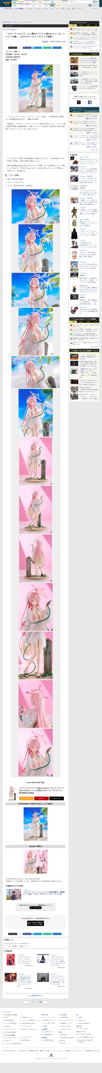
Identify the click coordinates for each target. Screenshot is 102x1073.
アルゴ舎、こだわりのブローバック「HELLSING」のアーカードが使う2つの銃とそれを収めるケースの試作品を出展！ (88, 384)
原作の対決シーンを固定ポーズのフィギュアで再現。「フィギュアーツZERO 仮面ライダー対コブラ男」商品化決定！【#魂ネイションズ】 (88, 282)
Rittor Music (45, 1015)
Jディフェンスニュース (67, 1020)
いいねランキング (92, 111)
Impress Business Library (28, 1023)
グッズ (57, 8)
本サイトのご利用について (9, 1050)
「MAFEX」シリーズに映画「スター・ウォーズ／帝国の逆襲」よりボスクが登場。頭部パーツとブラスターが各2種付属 (88, 214)
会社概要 (68, 1050)
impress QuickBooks (83, 1023)
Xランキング (78, 109)
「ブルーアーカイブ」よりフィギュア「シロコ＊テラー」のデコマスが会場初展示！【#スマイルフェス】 (57, 980)
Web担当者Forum (9, 1020)
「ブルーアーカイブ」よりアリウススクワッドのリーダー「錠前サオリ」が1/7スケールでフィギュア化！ (57, 961)
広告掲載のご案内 (33, 1050)
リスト (19, 47)
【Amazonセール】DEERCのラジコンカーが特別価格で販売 (88, 311)
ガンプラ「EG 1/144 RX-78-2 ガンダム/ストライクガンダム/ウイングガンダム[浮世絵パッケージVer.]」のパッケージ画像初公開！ (88, 268)
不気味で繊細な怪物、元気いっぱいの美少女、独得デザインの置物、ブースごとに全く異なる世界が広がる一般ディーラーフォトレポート (88, 366)
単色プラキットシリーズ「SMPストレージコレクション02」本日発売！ (88, 223)
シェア (28, 47)
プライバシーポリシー (57, 1050)
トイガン (46, 8)
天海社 (80, 1017)
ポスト (14, 47)
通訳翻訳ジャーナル (66, 1023)
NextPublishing (26, 1040)
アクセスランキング (80, 22)
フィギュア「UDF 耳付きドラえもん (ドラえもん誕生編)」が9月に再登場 (88, 254)
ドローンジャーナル (10, 1029)
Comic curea (81, 1020)
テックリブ (62, 1040)
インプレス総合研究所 (11, 1023)
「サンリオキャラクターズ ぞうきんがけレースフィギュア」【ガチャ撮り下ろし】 (88, 192)
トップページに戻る (35, 1002)
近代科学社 (45, 1037)
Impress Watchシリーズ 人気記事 (85, 319)
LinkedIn (58, 47)
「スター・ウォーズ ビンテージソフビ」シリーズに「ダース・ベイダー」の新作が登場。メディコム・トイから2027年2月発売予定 (88, 235)
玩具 (63, 8)
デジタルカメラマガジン (11, 1037)
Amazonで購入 (26, 798)
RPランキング (77, 111)
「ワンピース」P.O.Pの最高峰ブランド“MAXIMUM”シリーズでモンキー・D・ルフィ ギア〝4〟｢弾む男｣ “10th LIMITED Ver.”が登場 (88, 173)
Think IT (7, 1017)
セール (79, 8)
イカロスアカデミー (66, 1029)
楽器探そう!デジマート (50, 1020)
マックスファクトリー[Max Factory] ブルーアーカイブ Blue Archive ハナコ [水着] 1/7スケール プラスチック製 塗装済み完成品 (41, 790)
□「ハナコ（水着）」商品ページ (15, 946)
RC (52, 8)
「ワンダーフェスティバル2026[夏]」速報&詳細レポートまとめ (88, 357)
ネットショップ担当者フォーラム (31, 1020)
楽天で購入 (41, 798)
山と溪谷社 (45, 1029)
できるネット (8, 1040)
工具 (68, 8)
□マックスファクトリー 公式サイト (16, 943)
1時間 (73, 25)
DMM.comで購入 (56, 798)
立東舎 (45, 1026)
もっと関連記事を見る (35, 995)
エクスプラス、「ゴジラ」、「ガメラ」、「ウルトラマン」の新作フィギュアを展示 (88, 396)
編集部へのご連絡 (44, 1050)
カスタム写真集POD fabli (85, 1037)
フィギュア (38, 8)
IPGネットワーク (81, 1031)
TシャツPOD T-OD (49, 1023)
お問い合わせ (22, 1050)
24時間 (80, 25)
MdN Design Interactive (67, 1037)
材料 (73, 8)
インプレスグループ (77, 1050)
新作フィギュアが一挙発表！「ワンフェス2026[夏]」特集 (86, 351)
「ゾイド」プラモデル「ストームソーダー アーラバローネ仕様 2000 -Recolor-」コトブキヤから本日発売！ (85, 39)
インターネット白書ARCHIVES (13, 1043)
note (48, 47)
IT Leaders (7, 1026)
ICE (77, 1015)
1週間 (88, 25)
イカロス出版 (62, 1015)
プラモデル (29, 8)
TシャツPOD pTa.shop (84, 1034)
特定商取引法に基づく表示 (92, 1050)
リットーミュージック (49, 1017)
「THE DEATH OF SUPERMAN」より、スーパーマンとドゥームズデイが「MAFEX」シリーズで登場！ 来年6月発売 (88, 247)
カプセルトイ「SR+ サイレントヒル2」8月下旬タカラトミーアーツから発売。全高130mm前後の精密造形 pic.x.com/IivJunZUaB (86, 137)
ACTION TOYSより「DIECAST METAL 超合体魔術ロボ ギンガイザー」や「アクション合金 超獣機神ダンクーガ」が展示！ (88, 391)
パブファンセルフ (83, 1028)
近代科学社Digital (48, 1040)
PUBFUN (78, 1026)
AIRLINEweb (64, 1017)
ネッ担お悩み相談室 (10, 1032)
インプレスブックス (27, 1037)
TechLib (63, 1043)
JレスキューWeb (65, 1026)
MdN (60, 1032)
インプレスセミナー (27, 1026)
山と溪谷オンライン (49, 1031)
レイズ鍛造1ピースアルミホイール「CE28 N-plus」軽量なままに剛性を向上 (88, 81)
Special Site (78, 54)
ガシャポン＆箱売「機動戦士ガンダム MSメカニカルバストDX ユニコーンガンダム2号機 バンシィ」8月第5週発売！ (88, 291)
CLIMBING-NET (48, 1034)
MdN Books (64, 1034)
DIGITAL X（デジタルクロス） (30, 1029)
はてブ (38, 47)
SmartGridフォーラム (27, 1017)
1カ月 (95, 25)
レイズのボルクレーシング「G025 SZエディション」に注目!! (88, 74)
